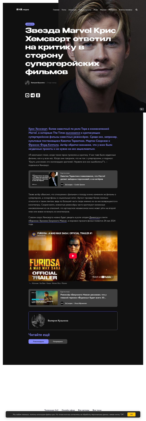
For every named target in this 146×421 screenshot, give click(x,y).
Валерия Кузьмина (38, 83)
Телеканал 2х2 (51, 410)
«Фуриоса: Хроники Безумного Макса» (48, 220)
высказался (73, 133)
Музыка (103, 10)
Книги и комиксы (125, 10)
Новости (29, 24)
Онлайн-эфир (68, 410)
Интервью (113, 10)
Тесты (64, 10)
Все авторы (83, 410)
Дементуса (94, 217)
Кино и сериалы (85, 10)
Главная (56, 10)
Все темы (97, 410)
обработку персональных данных (95, 414)
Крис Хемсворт (38, 129)
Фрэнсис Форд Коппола (44, 145)
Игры (96, 10)
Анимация (72, 10)
